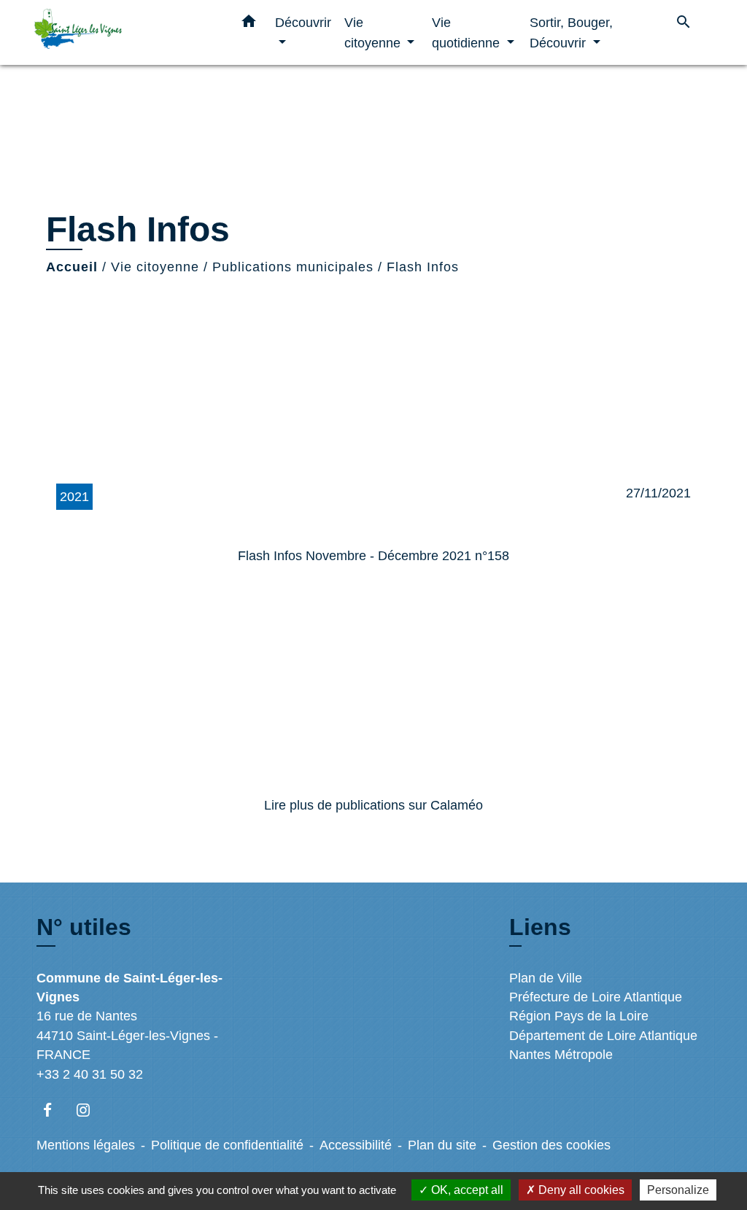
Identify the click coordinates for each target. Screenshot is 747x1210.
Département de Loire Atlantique (603, 1035)
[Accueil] (125, 32)
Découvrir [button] (303, 22)
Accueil (72, 267)
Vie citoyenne (155, 267)
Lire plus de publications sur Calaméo (373, 805)
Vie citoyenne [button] (374, 32)
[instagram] (90, 1109)
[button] (248, 24)
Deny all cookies (579, 1190)
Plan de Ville (545, 978)
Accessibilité (356, 1145)
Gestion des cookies (551, 1145)
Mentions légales (85, 1145)
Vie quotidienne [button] (467, 32)
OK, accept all (465, 1190)
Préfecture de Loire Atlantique (595, 997)
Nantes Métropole (561, 1054)
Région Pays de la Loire (579, 1016)
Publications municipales (293, 267)
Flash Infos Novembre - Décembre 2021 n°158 (373, 555)
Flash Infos (423, 267)
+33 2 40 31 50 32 (89, 1074)
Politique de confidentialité (227, 1145)
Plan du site (442, 1145)
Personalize (678, 1190)
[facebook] (54, 1109)
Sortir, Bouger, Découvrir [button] (571, 32)
